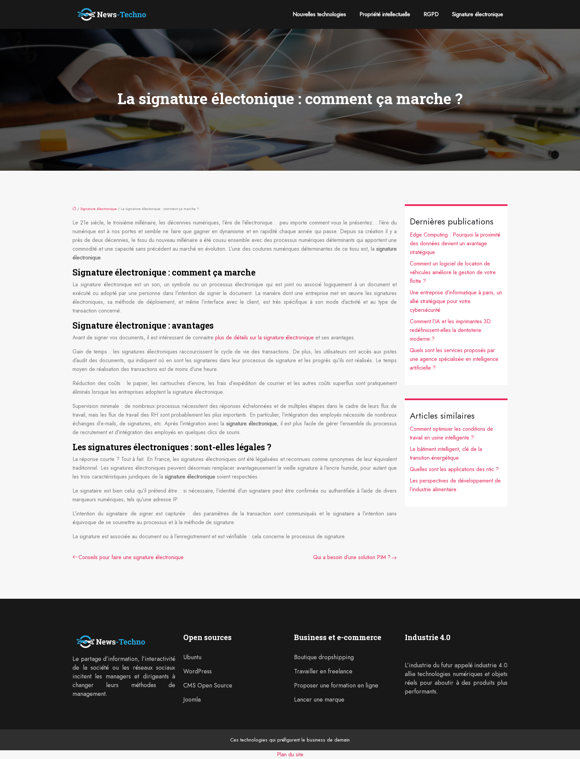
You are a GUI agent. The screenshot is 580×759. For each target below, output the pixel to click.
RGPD (431, 14)
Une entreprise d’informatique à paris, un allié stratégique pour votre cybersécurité (456, 301)
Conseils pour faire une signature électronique (131, 557)
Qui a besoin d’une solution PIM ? (352, 557)
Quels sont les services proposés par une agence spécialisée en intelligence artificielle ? (454, 359)
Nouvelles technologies (319, 14)
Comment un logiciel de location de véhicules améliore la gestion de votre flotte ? (453, 272)
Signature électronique (477, 14)
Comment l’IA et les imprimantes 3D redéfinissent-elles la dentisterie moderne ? (450, 330)
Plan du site (290, 754)
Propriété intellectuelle (384, 14)
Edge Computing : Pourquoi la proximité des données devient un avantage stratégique (455, 243)
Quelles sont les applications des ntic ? (454, 469)
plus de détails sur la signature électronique (264, 337)
